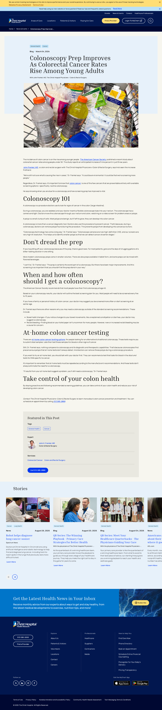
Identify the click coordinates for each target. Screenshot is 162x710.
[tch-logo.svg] (18, 20)
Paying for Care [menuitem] (86, 21)
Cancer (47, 429)
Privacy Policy (31, 700)
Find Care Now (124, 638)
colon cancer (75, 183)
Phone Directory (125, 643)
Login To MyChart (135, 21)
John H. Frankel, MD (47, 443)
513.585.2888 (59, 401)
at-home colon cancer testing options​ (48, 339)
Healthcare (89, 638)
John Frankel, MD (30, 167)
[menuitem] (107, 13)
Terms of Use (38, 5)
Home (11, 29)
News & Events (118, 13)
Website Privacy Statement (20, 5)
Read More (117, 9)
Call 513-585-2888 (37, 470)
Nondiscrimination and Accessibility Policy (54, 700)
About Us (54, 638)
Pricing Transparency (128, 670)
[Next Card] (15, 577)
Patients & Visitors (58, 643)
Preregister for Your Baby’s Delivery (130, 663)
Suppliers (89, 643)
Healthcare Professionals (144, 13)
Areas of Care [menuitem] (36, 21)
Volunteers (55, 649)
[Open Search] (150, 20)
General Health (34, 429)
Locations (55, 654)
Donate (107, 13)
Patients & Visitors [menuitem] (68, 21)
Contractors (90, 649)
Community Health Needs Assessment (87, 700)
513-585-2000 (23, 637)
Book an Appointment (128, 649)
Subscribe (143, 603)
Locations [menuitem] (51, 21)
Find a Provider (111, 21)
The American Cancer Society (93, 159)
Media (87, 654)
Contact (54, 659)
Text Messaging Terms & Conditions (118, 700)
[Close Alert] (159, 2)
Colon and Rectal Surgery (54, 460)
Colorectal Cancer (35, 460)
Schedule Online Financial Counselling (130, 655)
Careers (129, 13)
